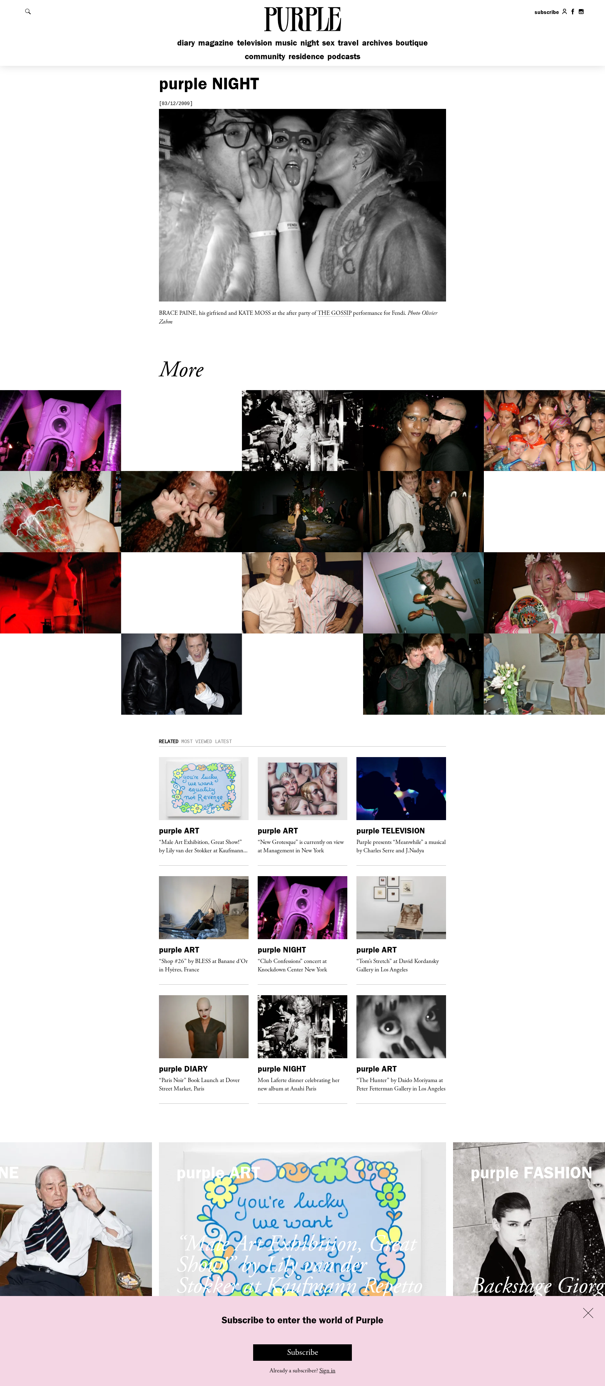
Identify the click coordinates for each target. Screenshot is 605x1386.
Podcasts (343, 56)
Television (254, 42)
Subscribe (302, 1352)
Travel (348, 42)
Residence (306, 56)
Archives (377, 42)
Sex (328, 42)
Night (309, 42)
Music (286, 42)
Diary (186, 42)
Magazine (216, 42)
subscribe (547, 12)
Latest (223, 741)
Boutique (412, 42)
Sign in (327, 1370)
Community (265, 56)
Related (169, 741)
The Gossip (335, 312)
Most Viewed (196, 741)
